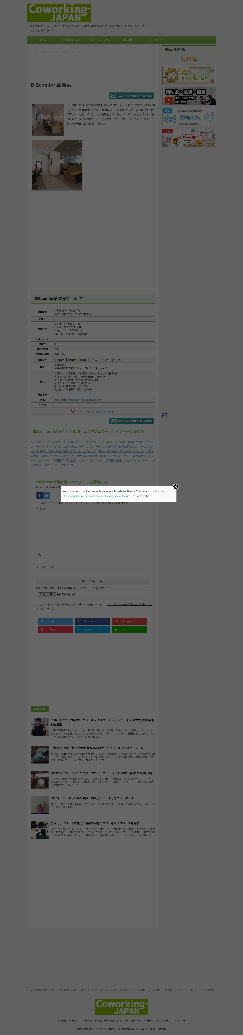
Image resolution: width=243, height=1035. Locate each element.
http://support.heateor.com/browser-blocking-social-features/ (97, 495)
